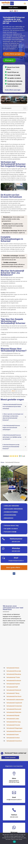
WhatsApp (16, 548)
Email (16, 558)
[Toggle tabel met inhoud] (24, 108)
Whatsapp (8, 60)
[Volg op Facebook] (14, 573)
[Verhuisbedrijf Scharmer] (14, 500)
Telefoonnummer (15, 539)
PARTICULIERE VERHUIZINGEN (13, 509)
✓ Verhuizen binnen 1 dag (10, 525)
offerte (13, 391)
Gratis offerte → (14, 7)
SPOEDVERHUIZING (10, 515)
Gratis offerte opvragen (13, 54)
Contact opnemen (10, 757)
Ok (14, 841)
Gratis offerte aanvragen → (13, 90)
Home (2, 462)
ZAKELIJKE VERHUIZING (11, 506)
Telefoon (14, 815)
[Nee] (26, 838)
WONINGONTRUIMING (11, 512)
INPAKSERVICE (8, 518)
